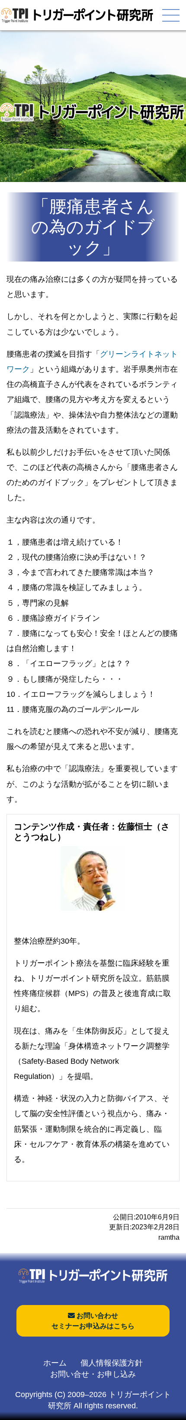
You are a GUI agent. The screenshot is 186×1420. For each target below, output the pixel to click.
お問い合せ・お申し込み (93, 1374)
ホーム (55, 1363)
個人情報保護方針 (111, 1363)
